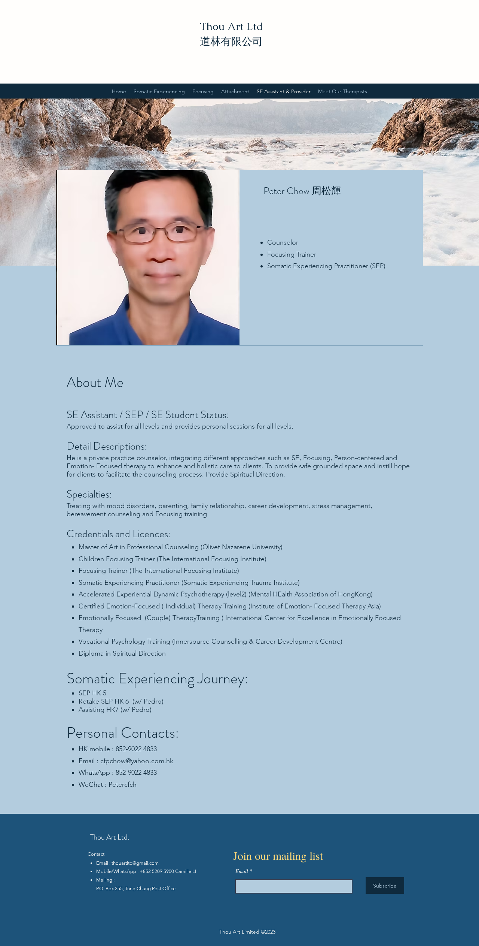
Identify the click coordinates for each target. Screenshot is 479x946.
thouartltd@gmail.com (135, 863)
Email (241, 871)
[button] (159, 91)
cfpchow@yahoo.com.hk (136, 761)
